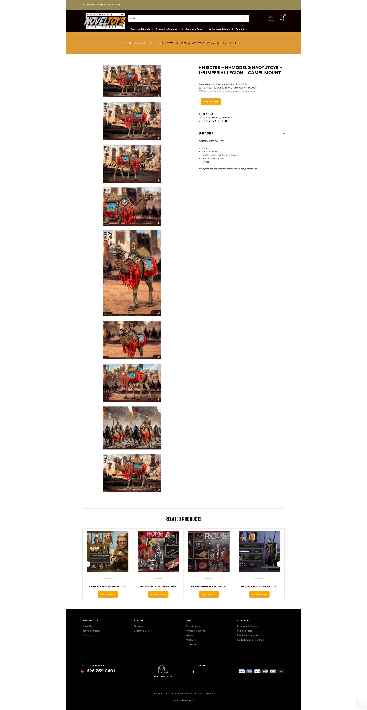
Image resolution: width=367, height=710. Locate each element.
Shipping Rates (244, 630)
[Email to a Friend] (226, 121)
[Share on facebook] (206, 121)
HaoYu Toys (217, 117)
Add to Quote (211, 101)
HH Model (227, 117)
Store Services (193, 626)
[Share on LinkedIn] (212, 121)
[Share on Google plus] (219, 121)
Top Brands (191, 644)
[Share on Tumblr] (215, 121)
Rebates (190, 635)
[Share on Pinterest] (222, 121)
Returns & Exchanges (247, 626)
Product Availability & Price (250, 639)
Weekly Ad (191, 639)
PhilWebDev (188, 700)
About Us (87, 626)
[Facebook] (194, 671)
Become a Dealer (91, 630)
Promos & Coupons (195, 630)
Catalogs (138, 626)
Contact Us (88, 635)
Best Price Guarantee (247, 635)
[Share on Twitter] (209, 121)
